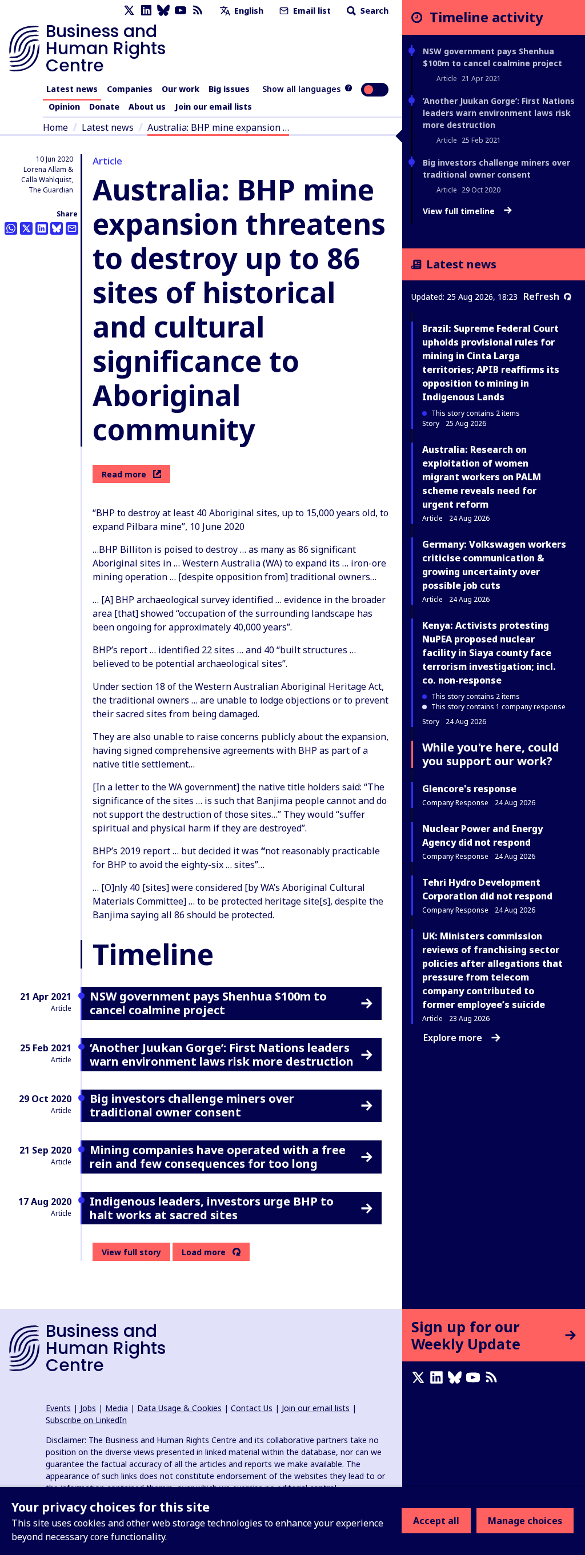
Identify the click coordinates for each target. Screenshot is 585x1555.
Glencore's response (469, 788)
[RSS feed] (198, 11)
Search (373, 10)
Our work (180, 88)
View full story (131, 1252)
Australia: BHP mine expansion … (218, 127)
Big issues (229, 88)
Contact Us (252, 1408)
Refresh (541, 296)
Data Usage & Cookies (179, 1408)
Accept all (436, 1520)
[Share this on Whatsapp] (11, 228)
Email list (311, 10)
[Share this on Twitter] (26, 228)
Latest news (72, 88)
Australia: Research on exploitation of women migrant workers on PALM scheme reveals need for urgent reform (481, 477)
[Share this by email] (72, 228)
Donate (104, 106)
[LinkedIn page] (146, 11)
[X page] (129, 11)
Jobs (88, 1408)
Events (58, 1408)
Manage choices (525, 1520)
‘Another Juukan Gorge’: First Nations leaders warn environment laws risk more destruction (499, 112)
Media (116, 1408)
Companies (130, 88)
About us (147, 106)
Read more (124, 474)
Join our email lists (213, 106)
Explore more (452, 1037)
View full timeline (460, 211)
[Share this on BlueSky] (56, 228)
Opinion (64, 106)
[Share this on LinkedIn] (41, 228)
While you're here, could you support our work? (490, 754)
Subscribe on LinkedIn (86, 1420)
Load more (204, 1252)
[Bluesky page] (163, 11)
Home (55, 127)
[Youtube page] (180, 11)
